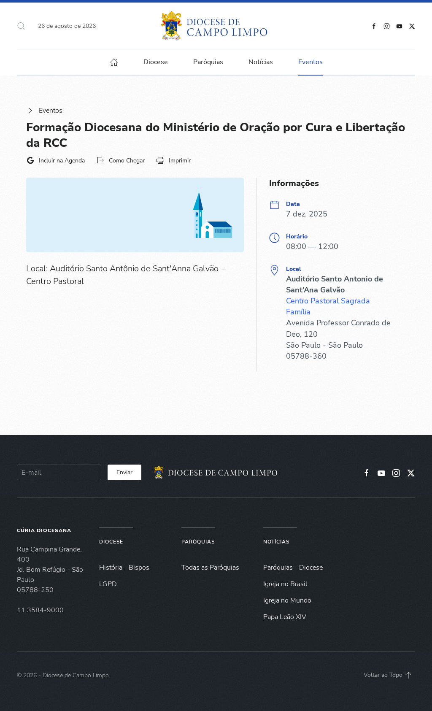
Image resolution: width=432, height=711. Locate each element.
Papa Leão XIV (284, 617)
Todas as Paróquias (210, 567)
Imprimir (180, 161)
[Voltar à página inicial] (216, 26)
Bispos (139, 567)
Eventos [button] (310, 62)
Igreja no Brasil (285, 584)
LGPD (108, 584)
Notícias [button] (260, 62)
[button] (21, 26)
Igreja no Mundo (287, 600)
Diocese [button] (155, 62)
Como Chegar (127, 161)
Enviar (124, 472)
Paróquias (208, 62)
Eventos (50, 110)
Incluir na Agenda (62, 161)
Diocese (111, 541)
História (110, 567)
